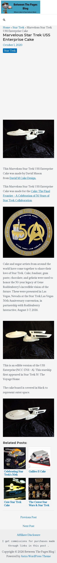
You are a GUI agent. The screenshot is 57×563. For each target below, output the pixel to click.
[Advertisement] (28, 86)
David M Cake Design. (23, 178)
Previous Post (28, 517)
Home (6, 27)
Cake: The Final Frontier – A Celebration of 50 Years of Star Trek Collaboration (26, 196)
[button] (4, 20)
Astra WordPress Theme (36, 556)
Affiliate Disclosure (28, 535)
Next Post (28, 526)
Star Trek (18, 27)
